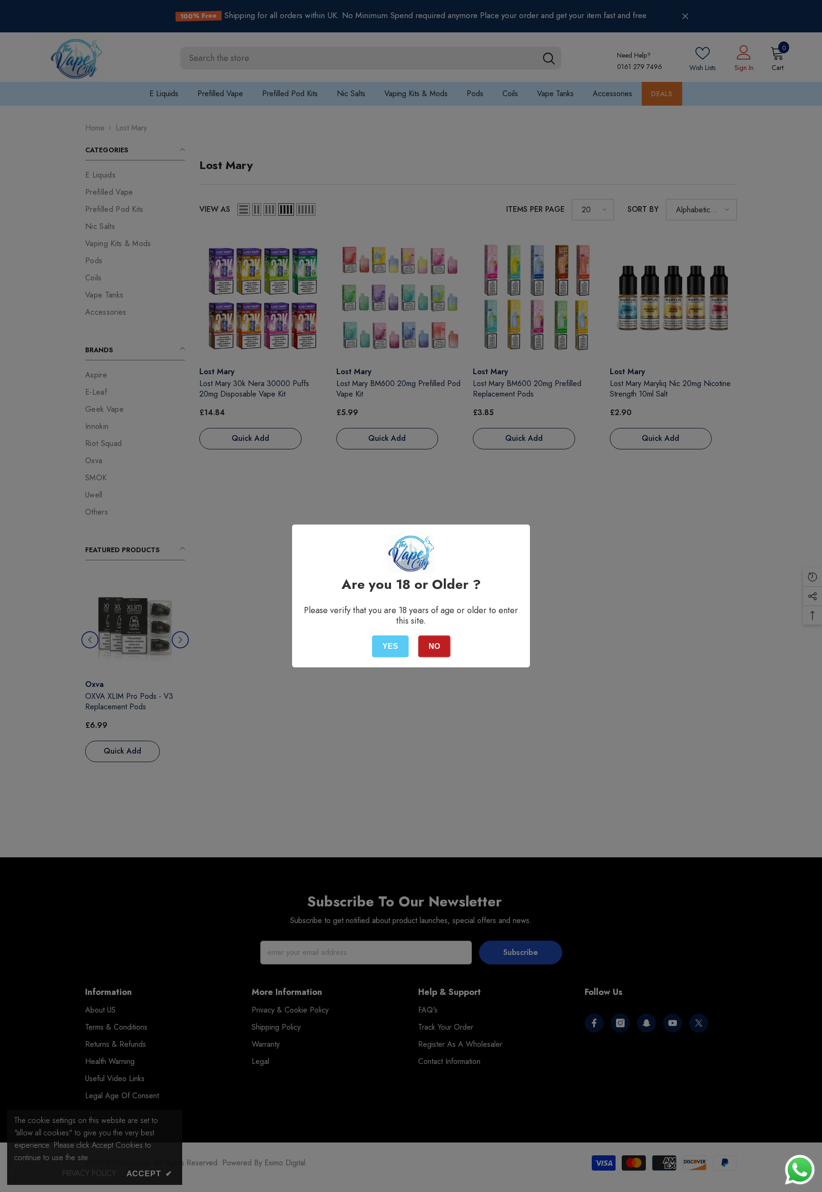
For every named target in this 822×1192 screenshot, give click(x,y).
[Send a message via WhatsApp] (800, 1169)
